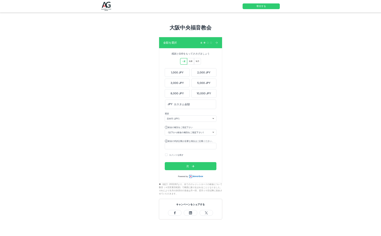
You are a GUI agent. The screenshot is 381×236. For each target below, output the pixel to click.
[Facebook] (174, 213)
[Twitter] (206, 213)
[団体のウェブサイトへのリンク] (106, 6)
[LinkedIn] (190, 213)
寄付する (261, 6)
